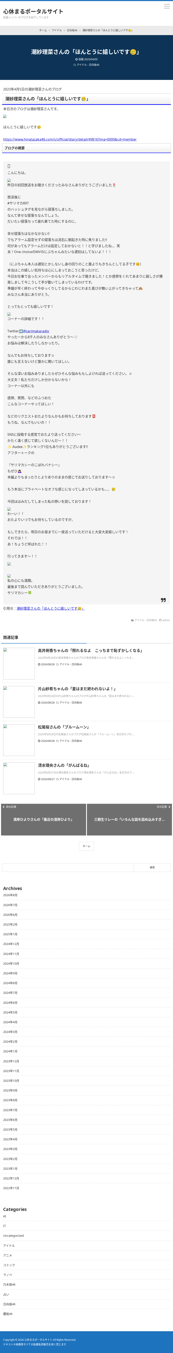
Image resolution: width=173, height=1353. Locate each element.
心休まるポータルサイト (33, 11)
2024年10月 (11, 963)
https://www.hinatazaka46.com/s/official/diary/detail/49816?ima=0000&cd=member (70, 139)
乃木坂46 (9, 1284)
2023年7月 (10, 1110)
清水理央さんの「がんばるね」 (64, 765)
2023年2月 (10, 1159)
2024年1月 (10, 1051)
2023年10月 (11, 1081)
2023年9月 (10, 1090)
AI (4, 1216)
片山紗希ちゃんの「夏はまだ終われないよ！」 (78, 688)
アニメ (7, 1255)
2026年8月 (10, 895)
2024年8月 (10, 983)
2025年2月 (10, 924)
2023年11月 (11, 1071)
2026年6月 (10, 915)
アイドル (9, 1245)
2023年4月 (10, 1139)
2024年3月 (10, 1032)
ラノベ (7, 1275)
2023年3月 (10, 1149)
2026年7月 (10, 905)
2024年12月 (11, 944)
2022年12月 (11, 1178)
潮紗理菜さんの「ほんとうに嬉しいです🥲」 (51, 608)
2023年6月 (10, 1120)
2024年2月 (10, 1041)
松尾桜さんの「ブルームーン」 (64, 727)
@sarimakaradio (36, 331)
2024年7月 (10, 993)
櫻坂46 (7, 1314)
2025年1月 (10, 934)
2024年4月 (10, 1022)
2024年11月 (11, 954)
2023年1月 (10, 1169)
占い (6, 1294)
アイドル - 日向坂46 (88, 65)
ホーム (86, 846)
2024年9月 (10, 973)
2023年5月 (10, 1129)
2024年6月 (10, 1003)
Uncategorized (13, 1236)
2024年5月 (10, 1012)
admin (166, 620)
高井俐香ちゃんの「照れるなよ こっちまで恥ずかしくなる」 (91, 650)
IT (4, 1226)
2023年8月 (10, 1100)
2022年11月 (11, 1188)
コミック (9, 1265)
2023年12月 (11, 1061)
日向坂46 (9, 1304)
